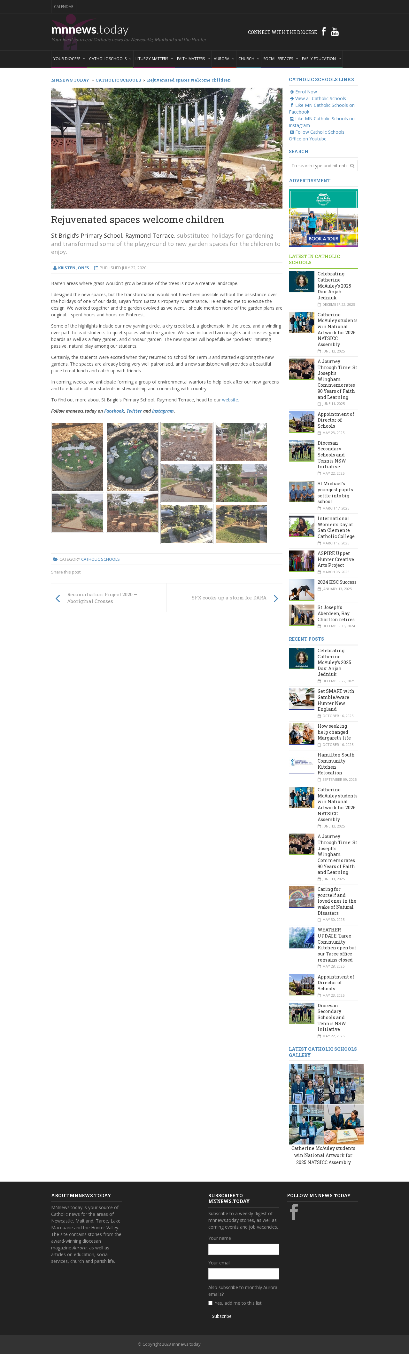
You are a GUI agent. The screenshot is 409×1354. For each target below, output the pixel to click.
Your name (219, 1238)
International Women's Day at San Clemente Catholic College (336, 527)
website (230, 400)
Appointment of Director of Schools (336, 420)
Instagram (163, 411)
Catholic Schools (100, 559)
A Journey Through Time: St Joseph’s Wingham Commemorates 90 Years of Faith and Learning (337, 379)
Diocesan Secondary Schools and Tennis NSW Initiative (332, 455)
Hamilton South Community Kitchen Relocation (336, 764)
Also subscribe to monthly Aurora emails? (242, 1290)
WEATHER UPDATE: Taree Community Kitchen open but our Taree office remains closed (337, 944)
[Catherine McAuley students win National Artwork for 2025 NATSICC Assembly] (309, 1084)
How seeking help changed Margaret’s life (334, 732)
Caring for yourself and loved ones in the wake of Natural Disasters (337, 901)
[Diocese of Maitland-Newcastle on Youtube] (335, 31)
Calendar (63, 6)
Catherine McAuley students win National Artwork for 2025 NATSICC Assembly (338, 329)
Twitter (134, 411)
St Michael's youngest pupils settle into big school (335, 492)
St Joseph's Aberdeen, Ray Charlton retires (336, 613)
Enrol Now (306, 92)
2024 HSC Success (337, 582)
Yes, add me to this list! (239, 1303)
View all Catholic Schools (320, 98)
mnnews (90, 28)
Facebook (114, 411)
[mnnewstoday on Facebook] (324, 31)
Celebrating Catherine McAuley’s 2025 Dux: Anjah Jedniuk (334, 286)
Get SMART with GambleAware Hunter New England (336, 700)
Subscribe (222, 1316)
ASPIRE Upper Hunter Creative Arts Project (336, 559)
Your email (219, 1263)
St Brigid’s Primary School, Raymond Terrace (112, 235)
